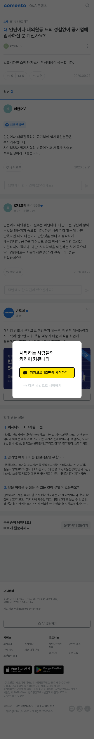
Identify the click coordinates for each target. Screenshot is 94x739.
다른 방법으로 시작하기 (44, 386)
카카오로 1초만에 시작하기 (49, 372)
